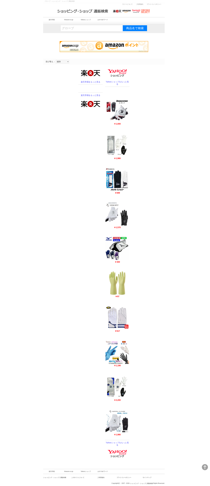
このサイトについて (77, 477)
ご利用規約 (139, 4)
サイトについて (127, 4)
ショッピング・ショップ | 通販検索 (54, 477)
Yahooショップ (86, 19)
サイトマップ (147, 477)
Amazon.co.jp (68, 19)
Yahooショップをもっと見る (117, 83)
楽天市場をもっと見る (90, 82)
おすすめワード (103, 19)
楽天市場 (52, 19)
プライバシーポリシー (154, 4)
